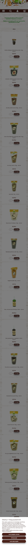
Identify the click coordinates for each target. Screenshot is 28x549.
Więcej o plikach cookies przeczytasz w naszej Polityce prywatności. (12, 530)
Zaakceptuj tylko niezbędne (14, 534)
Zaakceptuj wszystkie (14, 541)
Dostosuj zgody (14, 537)
